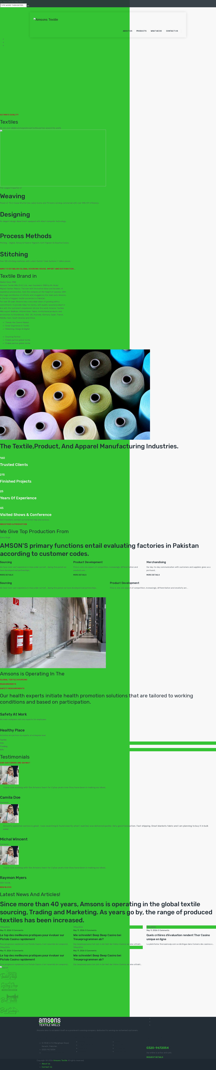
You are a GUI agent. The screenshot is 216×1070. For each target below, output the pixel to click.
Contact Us (172, 31)
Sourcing (6, 562)
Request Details (154, 1057)
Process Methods (86, 1045)
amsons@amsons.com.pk (53, 1053)
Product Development (88, 562)
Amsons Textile (60, 1060)
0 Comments (17, 930)
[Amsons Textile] (46, 19)
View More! (55, 520)
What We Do (156, 31)
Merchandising (156, 562)
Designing (82, 1048)
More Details (6, 575)
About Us (127, 31)
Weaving (82, 1042)
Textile (26, 188)
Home (115, 31)
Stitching (82, 1051)
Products (141, 31)
